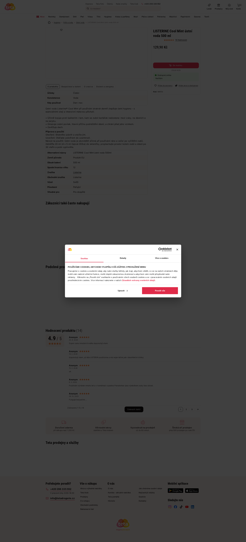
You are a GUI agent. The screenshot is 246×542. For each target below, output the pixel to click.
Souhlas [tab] (84, 258)
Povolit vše (160, 290)
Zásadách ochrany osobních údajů (138, 280)
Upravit (121, 290)
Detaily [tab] (123, 258)
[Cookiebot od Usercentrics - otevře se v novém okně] (160, 250)
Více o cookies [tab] (161, 258)
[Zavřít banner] (177, 250)
